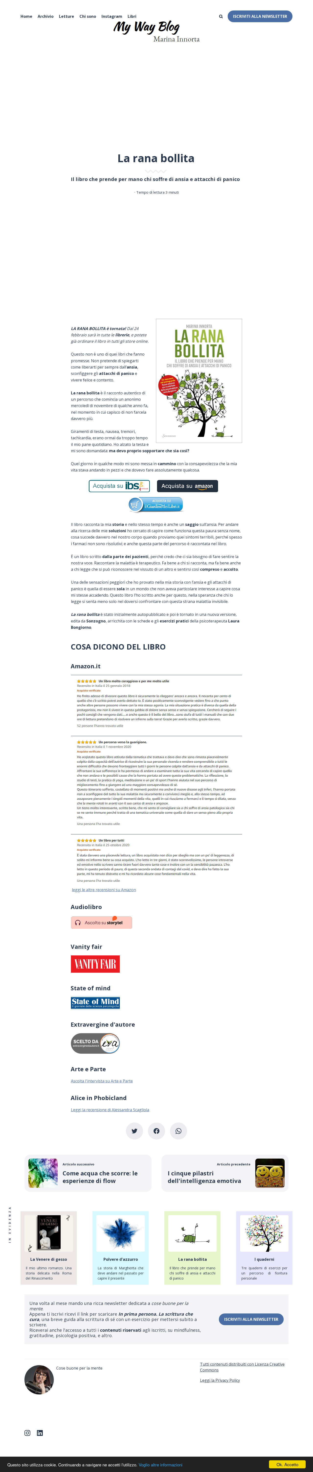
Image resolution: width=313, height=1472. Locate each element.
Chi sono (87, 16)
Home (26, 16)
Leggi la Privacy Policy (220, 1380)
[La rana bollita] (192, 1248)
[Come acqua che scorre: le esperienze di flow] (88, 1173)
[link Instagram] (29, 1435)
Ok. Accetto (287, 1464)
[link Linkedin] (42, 1435)
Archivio (46, 16)
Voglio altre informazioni (160, 1465)
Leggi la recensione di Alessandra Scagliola (110, 1109)
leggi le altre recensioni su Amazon (104, 889)
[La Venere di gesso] (49, 1248)
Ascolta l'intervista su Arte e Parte (102, 1081)
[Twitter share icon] (134, 1131)
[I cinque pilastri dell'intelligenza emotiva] (225, 1173)
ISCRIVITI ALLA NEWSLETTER (260, 16)
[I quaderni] (264, 1248)
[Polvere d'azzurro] (120, 1248)
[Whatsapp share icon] (178, 1131)
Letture (66, 16)
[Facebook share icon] (156, 1131)
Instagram (111, 16)
